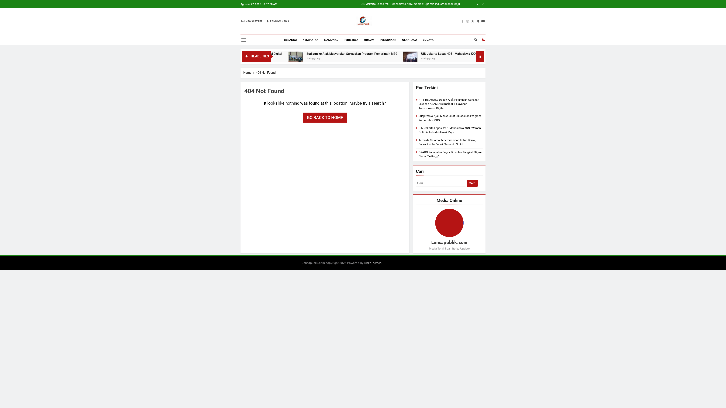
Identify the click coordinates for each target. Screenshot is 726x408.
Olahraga (409, 40)
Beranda (290, 40)
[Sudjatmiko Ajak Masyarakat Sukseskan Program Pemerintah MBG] (277, 59)
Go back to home (325, 117)
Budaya (428, 40)
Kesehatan (311, 40)
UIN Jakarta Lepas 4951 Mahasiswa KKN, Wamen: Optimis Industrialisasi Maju (410, 4)
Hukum (369, 40)
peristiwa (351, 40)
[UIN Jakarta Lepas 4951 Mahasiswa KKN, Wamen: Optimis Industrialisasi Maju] (392, 59)
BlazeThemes (372, 262)
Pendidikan (388, 40)
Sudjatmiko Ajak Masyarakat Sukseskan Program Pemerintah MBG (333, 54)
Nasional (331, 40)
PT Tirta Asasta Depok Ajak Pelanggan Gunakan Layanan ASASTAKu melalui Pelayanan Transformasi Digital (449, 104)
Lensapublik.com (449, 242)
